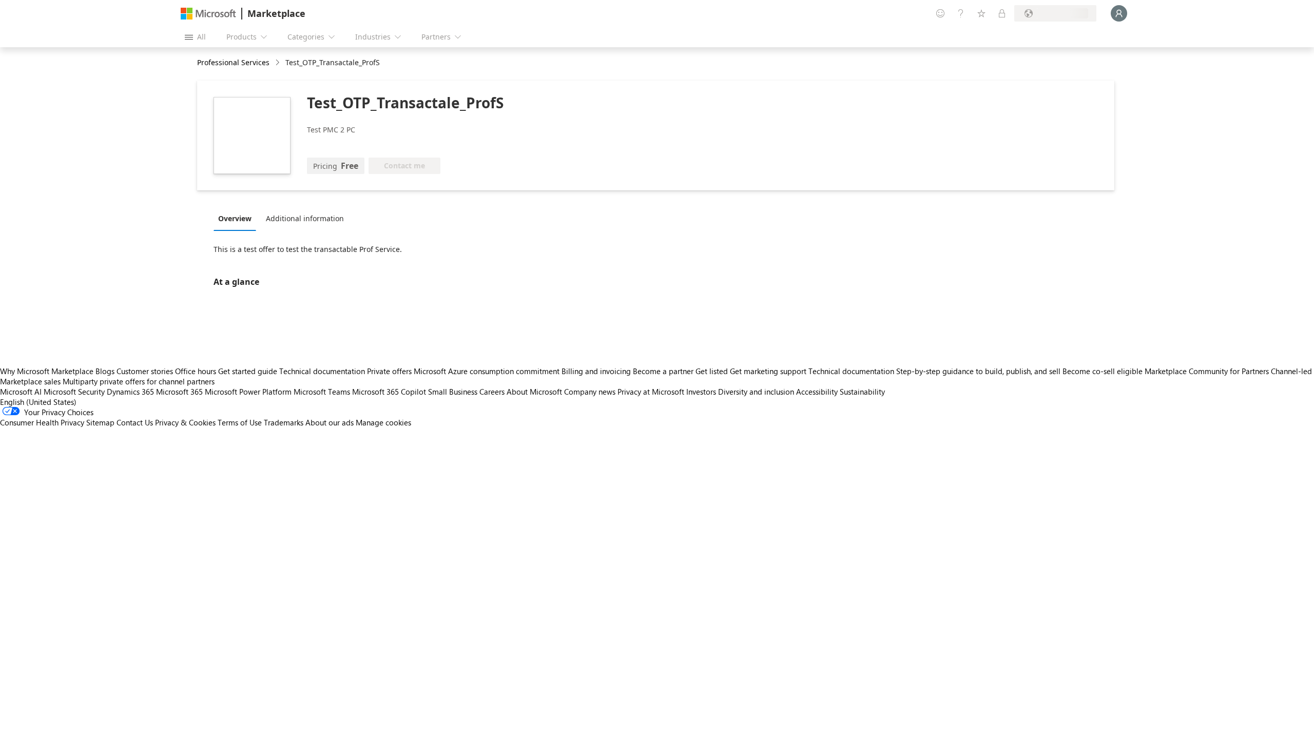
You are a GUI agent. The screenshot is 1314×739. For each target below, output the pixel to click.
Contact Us (135, 422)
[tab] (237, 218)
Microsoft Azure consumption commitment (488, 371)
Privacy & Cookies (185, 422)
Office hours (195, 371)
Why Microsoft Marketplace (46, 371)
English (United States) (38, 402)
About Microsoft (534, 391)
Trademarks (283, 422)
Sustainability (862, 391)
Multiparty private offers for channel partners (139, 381)
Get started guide (247, 371)
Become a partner (663, 371)
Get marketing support (768, 371)
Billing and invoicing (596, 371)
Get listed (711, 371)
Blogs (104, 371)
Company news (589, 391)
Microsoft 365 (179, 391)
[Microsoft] (208, 14)
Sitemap (100, 422)
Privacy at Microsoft (650, 391)
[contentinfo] (278, 63)
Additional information (305, 218)
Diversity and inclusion (756, 391)
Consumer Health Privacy (42, 422)
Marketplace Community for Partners (1207, 371)
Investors (701, 391)
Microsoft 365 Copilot (389, 391)
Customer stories (145, 371)
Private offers (389, 371)
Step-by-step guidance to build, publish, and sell (978, 371)
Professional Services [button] (233, 62)
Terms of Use (240, 422)
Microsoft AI (21, 391)
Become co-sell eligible (1102, 371)
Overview (235, 218)
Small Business (452, 391)
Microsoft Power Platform (248, 391)
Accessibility (817, 391)
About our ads (329, 422)
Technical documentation (322, 371)
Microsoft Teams (322, 391)
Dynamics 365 (130, 391)
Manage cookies (383, 422)
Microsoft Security (74, 391)
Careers (492, 391)
